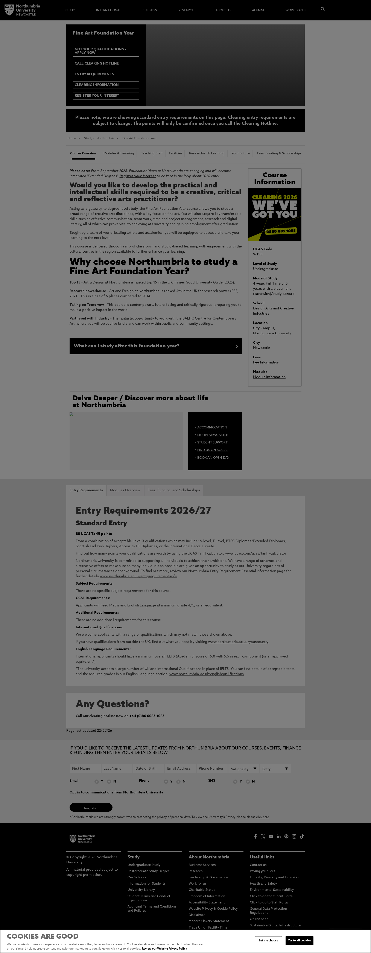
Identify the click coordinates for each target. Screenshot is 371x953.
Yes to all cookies (299, 940)
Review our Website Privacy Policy (164, 948)
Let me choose (268, 940)
